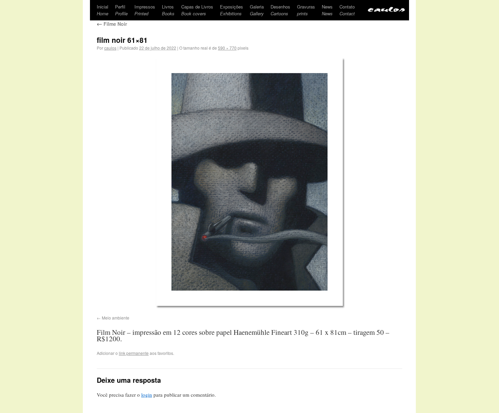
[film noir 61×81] (249, 182)
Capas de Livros (197, 10)
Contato (347, 10)
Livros (168, 10)
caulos (110, 48)
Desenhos (280, 10)
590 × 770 (227, 48)
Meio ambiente (115, 318)
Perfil (121, 10)
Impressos (144, 10)
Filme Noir (112, 23)
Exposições (231, 10)
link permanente (134, 353)
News (327, 10)
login (146, 394)
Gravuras (306, 10)
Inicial (102, 10)
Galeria (257, 10)
